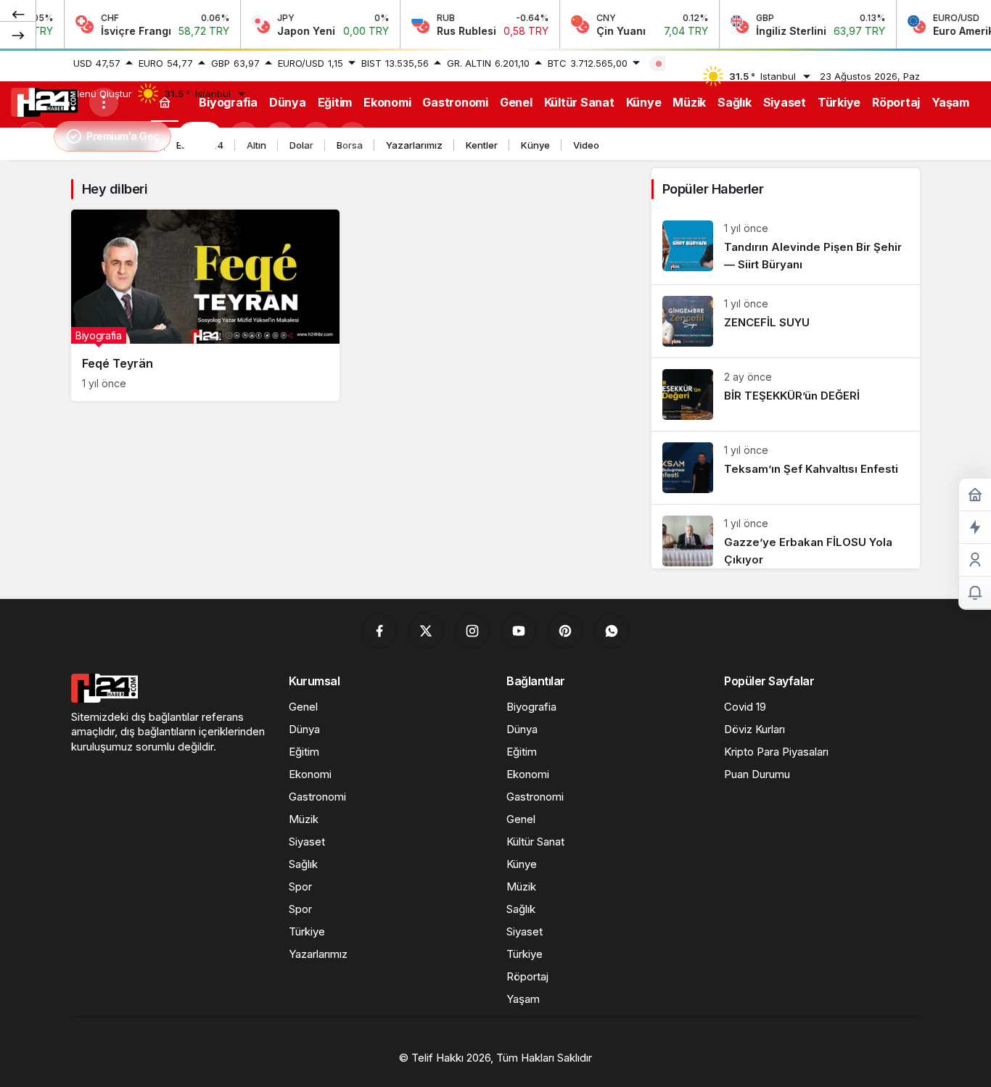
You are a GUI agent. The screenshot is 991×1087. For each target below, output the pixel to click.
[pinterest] (565, 630)
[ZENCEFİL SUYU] (785, 321)
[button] (280, 136)
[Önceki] (18, 14)
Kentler (482, 145)
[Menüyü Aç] (103, 102)
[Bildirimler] (352, 136)
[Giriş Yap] (316, 136)
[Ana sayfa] (164, 102)
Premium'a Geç (123, 136)
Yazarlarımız (414, 145)
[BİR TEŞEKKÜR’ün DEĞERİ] (785, 394)
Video (586, 145)
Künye (535, 145)
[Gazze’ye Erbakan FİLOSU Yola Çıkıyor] (785, 537)
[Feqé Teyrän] (205, 305)
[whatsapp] (611, 630)
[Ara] (243, 136)
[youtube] (518, 630)
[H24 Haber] (44, 101)
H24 (200, 136)
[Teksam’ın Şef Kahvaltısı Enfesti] (785, 467)
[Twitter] (425, 630)
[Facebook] (379, 630)
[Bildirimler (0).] (975, 592)
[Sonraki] (18, 35)
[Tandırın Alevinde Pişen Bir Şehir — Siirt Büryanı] (785, 247)
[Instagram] (472, 630)
